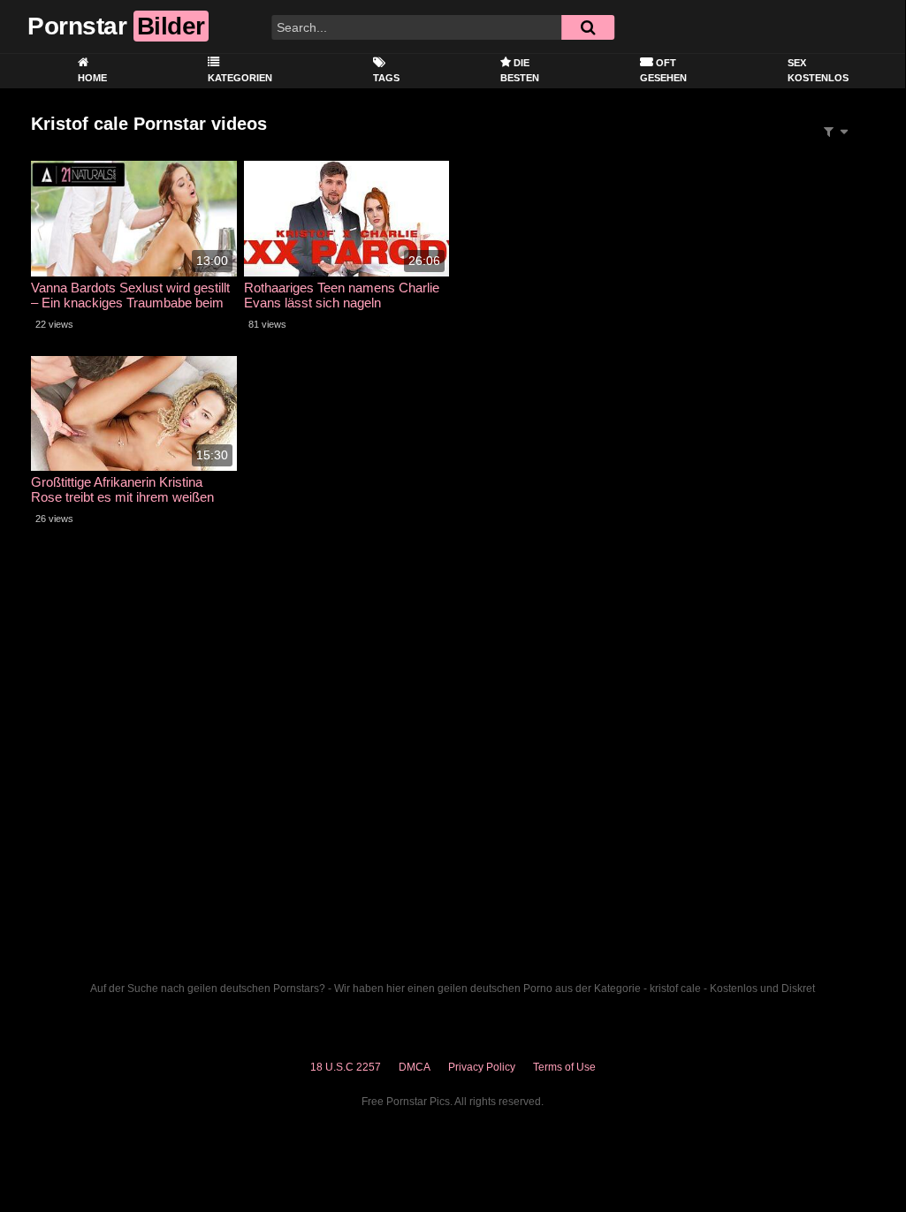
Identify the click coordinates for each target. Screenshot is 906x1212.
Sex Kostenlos (818, 70)
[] (587, 27)
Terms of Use (564, 1067)
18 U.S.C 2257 (345, 1067)
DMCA (414, 1067)
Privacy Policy (481, 1067)
